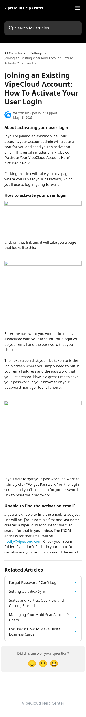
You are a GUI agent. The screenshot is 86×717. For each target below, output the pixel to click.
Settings (36, 53)
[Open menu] (78, 8)
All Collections (14, 53)
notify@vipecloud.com (22, 541)
